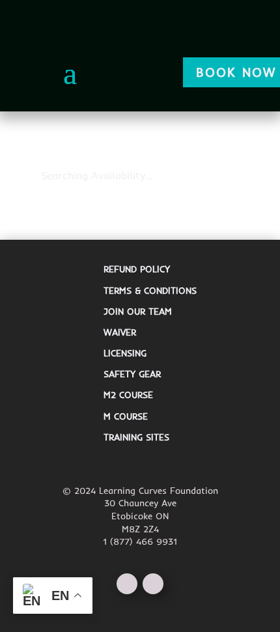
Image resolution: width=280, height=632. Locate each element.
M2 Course (128, 395)
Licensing (125, 353)
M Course (126, 416)
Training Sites (136, 437)
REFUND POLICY (137, 269)
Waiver (120, 332)
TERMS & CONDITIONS (150, 290)
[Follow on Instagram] (153, 583)
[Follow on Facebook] (127, 583)
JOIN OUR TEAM (138, 311)
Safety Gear (132, 374)
